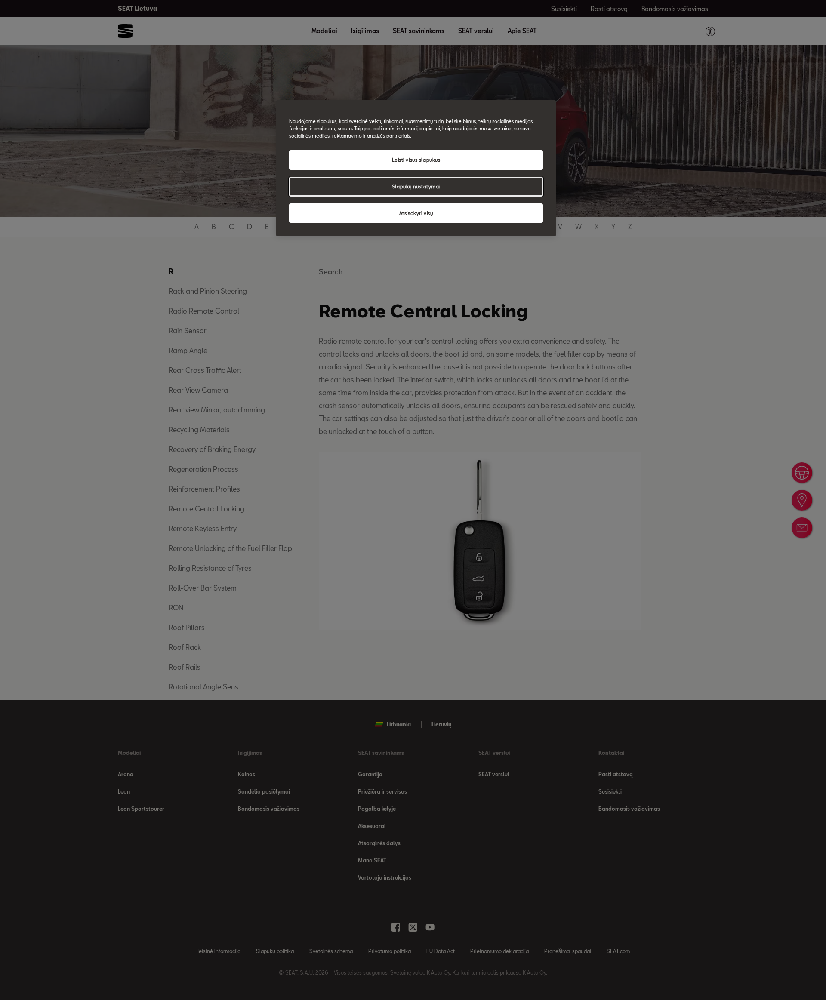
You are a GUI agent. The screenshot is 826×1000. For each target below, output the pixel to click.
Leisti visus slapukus (416, 160)
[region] (416, 168)
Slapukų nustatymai (416, 186)
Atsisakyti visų (416, 213)
